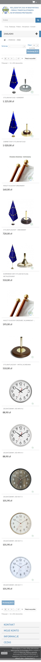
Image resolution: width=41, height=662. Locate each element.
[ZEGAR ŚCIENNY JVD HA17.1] (20, 566)
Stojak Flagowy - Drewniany (14, 230)
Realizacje (12, 27)
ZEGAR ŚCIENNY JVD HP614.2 (13, 409)
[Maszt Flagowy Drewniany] (20, 167)
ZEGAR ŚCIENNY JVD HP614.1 (13, 453)
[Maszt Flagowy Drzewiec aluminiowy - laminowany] (20, 302)
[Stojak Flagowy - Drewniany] (20, 211)
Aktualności (25, 27)
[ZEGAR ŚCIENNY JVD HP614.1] (20, 434)
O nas (6, 27)
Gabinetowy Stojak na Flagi (14, 142)
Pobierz (18, 27)
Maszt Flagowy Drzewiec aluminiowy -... (19, 320)
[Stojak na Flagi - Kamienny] (20, 80)
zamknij (4, 653)
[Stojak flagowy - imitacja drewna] (20, 346)
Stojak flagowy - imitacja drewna (17, 364)
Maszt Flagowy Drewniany (14, 186)
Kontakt (32, 27)
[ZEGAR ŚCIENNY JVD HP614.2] (20, 390)
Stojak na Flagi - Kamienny (13, 97)
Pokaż (30, 45)
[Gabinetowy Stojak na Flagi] (20, 123)
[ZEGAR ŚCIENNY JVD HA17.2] (20, 522)
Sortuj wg (5, 46)
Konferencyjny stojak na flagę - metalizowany (16, 275)
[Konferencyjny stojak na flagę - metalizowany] (20, 255)
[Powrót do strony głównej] (5, 40)
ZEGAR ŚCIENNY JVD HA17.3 (13, 497)
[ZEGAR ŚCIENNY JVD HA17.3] (20, 478)
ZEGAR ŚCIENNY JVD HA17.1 (13, 585)
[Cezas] (20, 10)
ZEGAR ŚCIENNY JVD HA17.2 (13, 541)
